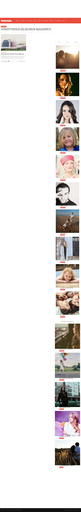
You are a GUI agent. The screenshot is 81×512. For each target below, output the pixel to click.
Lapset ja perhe (4, 52)
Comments (76, 42)
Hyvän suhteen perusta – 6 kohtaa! (66, 465)
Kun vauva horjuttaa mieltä (12, 54)
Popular (59, 42)
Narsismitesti (63, 96)
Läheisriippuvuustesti (64, 260)
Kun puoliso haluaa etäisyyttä (65, 349)
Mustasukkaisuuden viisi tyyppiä (66, 378)
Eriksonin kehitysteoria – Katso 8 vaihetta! (69, 151)
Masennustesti (63, 69)
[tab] (59, 42)
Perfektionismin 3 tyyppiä (64, 407)
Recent (67, 42)
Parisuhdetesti (63, 233)
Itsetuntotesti (63, 178)
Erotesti (62, 123)
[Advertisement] (40, 9)
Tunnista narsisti (64, 205)
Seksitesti (62, 315)
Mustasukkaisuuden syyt (64, 436)
